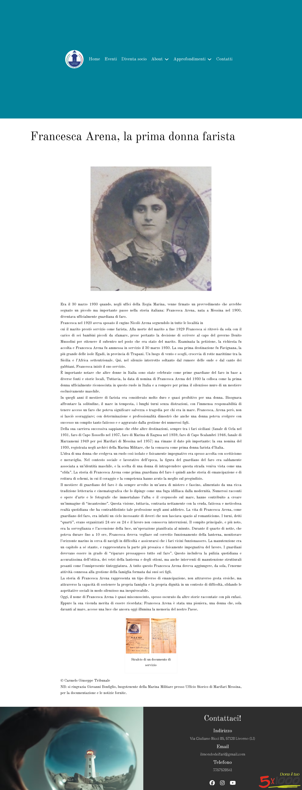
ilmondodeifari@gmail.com (222, 754)
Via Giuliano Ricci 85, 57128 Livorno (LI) (222, 738)
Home (94, 59)
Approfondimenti (189, 59)
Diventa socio (134, 59)
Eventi (111, 59)
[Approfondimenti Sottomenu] (209, 59)
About (157, 59)
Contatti (224, 59)
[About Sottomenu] (166, 59)
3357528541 (222, 769)
